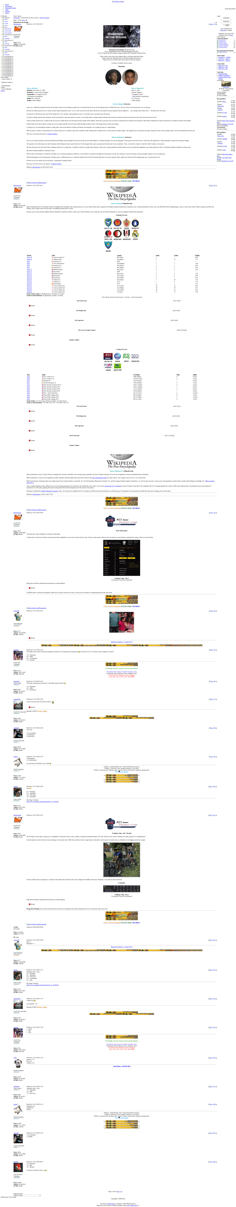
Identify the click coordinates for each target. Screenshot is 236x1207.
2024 (28, 389)
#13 (214, 970)
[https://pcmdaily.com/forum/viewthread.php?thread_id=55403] (122, 777)
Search (6, 21)
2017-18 (29, 257)
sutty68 (16, 1162)
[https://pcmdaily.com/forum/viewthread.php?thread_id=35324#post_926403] (122, 174)
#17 (214, 1086)
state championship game (99, 478)
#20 (214, 1162)
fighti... (224, 101)
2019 (28, 261)
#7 (214, 699)
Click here (223, 30)
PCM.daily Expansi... (223, 42)
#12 (214, 940)
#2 (214, 185)
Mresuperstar (17, 24)
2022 (28, 385)
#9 (214, 756)
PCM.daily (16, 18)
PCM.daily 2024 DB (223, 47)
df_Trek (224, 112)
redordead (16, 681)
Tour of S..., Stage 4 (224, 60)
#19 (214, 1133)
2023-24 (29, 277)
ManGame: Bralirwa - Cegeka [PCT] (122, 642)
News (6, 36)
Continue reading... (52, 134)
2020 (28, 263)
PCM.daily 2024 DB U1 (223, 45)
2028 (28, 397)
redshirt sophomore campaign (49, 491)
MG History (136, 181)
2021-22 (29, 269)
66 (26, 20)
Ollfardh (224, 139)
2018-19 (29, 259)
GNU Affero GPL (132, 1205)
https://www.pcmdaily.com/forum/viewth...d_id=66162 (43, 801)
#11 (214, 815)
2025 (28, 391)
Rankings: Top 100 (227, 124)
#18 (214, 1104)
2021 (28, 267)
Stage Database (8, 32)
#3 (214, 512)
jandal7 (16, 756)
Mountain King (222, 74)
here (231, 35)
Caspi (224, 150)
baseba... (224, 116)
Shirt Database (8, 28)
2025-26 (29, 282)
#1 (214, 24)
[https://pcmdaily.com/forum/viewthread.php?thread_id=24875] (57, 645)
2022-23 (29, 275)
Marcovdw (221, 106)
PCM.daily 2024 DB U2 (223, 44)
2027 (28, 395)
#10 (214, 786)
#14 (214, 998)
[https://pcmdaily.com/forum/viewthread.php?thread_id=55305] (89, 645)
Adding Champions (224, 75)
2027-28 (29, 288)
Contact (6, 23)
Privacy (6, 25)
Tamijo (16, 786)
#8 (214, 728)
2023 (28, 387)
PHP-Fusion (111, 1204)
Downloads (7, 38)
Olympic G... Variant (224, 57)
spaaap (3, 90)
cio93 (15, 1058)
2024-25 (29, 280)
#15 (214, 1027)
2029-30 (29, 292)
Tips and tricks (8, 30)
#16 (214, 1057)
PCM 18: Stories (44, 18)
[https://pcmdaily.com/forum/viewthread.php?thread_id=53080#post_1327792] (122, 178)
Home (6, 19)
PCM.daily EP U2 (222, 39)
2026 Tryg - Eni (223, 65)
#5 (214, 650)
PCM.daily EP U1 (222, 41)
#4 (214, 611)
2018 (28, 376)
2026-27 (29, 286)
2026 (28, 393)
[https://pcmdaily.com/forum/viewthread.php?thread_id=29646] (122, 172)
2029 (28, 399)
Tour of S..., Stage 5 (224, 59)
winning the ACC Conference (113, 486)
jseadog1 (16, 650)
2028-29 (29, 290)
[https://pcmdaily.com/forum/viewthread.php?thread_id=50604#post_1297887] (122, 176)
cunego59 (16, 611)
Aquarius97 (17, 699)
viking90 (16, 728)
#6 (214, 681)
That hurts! (226, 87)
